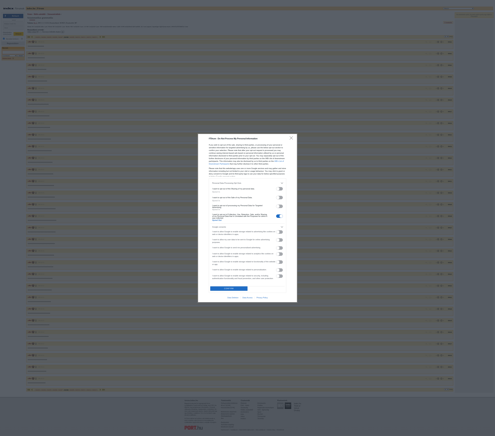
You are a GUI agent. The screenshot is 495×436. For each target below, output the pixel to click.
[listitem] (247, 183)
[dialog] (247, 218)
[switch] (279, 189)
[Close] (292, 138)
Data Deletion (232, 298)
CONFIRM (229, 288)
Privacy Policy (262, 298)
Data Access (247, 298)
